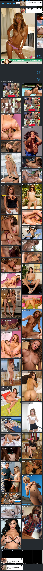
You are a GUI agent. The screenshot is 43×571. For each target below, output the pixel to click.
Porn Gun (23, 0)
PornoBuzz (39, 68)
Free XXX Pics (39, 77)
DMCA (23, 569)
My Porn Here (39, 57)
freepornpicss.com (8, 3)
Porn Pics (38, 73)
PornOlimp (39, 70)
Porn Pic (38, 61)
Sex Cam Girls (39, 54)
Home (13, 0)
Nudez (38, 80)
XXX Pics (38, 72)
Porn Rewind (39, 71)
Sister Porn (28, 0)
